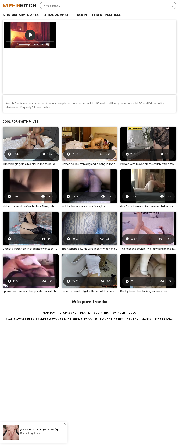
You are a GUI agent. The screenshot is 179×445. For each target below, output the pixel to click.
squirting (101, 312)
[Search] (171, 5)
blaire (85, 312)
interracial (164, 319)
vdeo (132, 312)
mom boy (49, 312)
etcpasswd (68, 312)
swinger (119, 312)
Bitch (19, 5)
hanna (147, 319)
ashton (132, 319)
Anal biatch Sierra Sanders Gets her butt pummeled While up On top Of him (64, 319)
